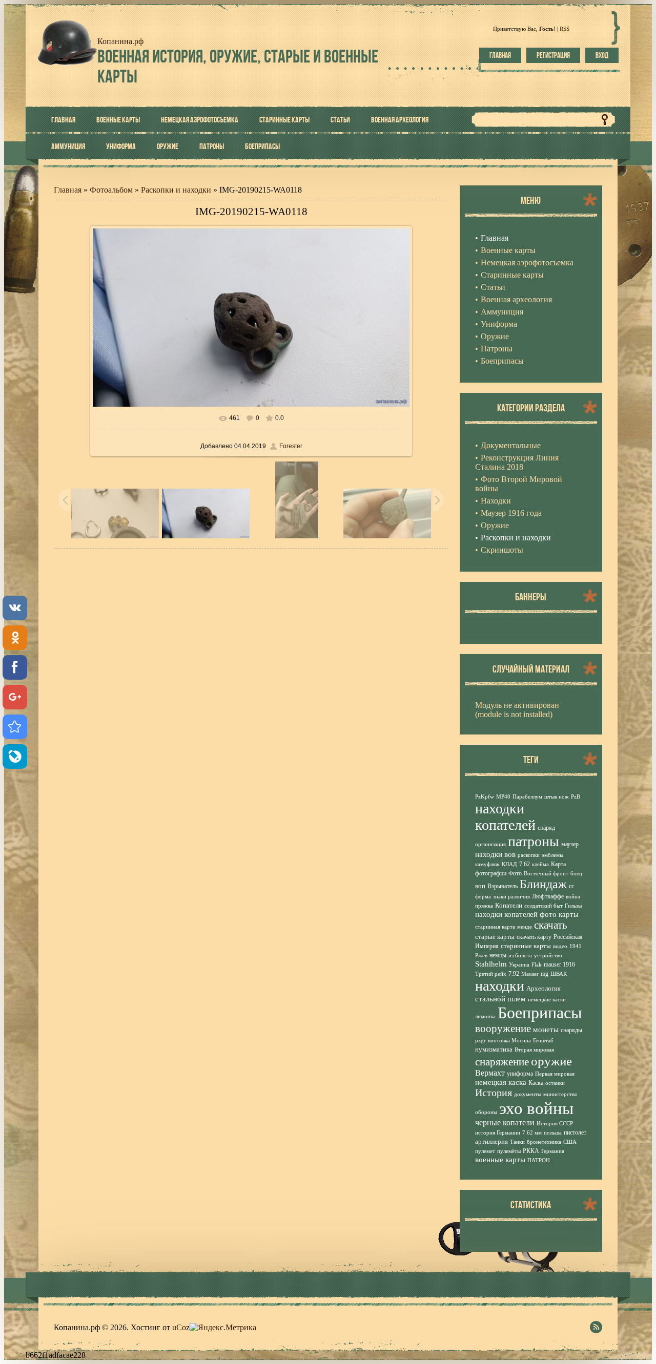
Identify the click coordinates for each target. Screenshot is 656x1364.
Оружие (495, 525)
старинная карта (495, 927)
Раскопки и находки (176, 189)
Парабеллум (527, 797)
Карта (558, 864)
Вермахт (490, 1072)
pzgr (480, 1040)
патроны (533, 841)
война (573, 896)
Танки (517, 1142)
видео (560, 946)
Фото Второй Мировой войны (518, 484)
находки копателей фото (516, 914)
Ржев (481, 955)
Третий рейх (490, 974)
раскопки (529, 855)
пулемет (485, 1151)
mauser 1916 (559, 964)
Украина (519, 965)
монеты (546, 1029)
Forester (290, 446)
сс (571, 886)
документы (527, 1094)
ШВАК (558, 974)
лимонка (485, 1016)
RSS (564, 29)
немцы (497, 955)
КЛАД (509, 864)
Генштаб (543, 1040)
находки (499, 986)
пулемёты (509, 1151)
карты (569, 914)
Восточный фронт (546, 873)
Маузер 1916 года (511, 513)
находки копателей (505, 817)
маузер (570, 844)
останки (555, 1083)
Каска (535, 1082)
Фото (515, 873)
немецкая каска (500, 1082)
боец (576, 873)
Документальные (511, 445)
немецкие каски (547, 999)
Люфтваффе (548, 896)
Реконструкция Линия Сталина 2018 (517, 462)
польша (553, 1133)
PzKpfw (484, 797)
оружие (551, 1061)
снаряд (546, 827)
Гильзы (573, 906)
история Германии (497, 1133)
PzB (575, 797)
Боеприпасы (540, 1012)
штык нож (556, 797)
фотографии (490, 873)
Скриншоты (502, 549)
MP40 (503, 797)
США (570, 1142)
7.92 (513, 973)
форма (483, 896)
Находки (496, 500)
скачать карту (534, 936)
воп (480, 886)
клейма (540, 864)
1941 (575, 946)
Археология (543, 988)
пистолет (575, 1132)
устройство (548, 955)
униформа (520, 1073)
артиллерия (491, 1141)
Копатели (508, 905)
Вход (602, 55)
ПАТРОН (538, 1160)
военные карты (500, 1160)
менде (524, 927)
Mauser (530, 974)
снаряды (571, 1030)
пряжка (484, 906)
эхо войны (536, 1108)
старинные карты (526, 946)
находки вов (495, 854)
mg (544, 973)
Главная (500, 55)
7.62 (524, 864)
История (493, 1092)
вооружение (503, 1028)
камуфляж (487, 864)
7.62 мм (532, 1133)
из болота (520, 955)
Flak (536, 965)
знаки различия (511, 896)
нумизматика (493, 1049)
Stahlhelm (491, 964)
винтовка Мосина (509, 1040)
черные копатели (505, 1122)
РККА (531, 1151)
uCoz (181, 1327)
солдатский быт (543, 906)
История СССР (555, 1123)
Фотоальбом (111, 189)
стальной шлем (500, 999)
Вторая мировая (534, 1050)
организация (490, 844)
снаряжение (502, 1062)
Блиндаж (543, 884)
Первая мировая (555, 1074)
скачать (550, 925)
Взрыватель (502, 886)
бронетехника (544, 1142)
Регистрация (553, 55)
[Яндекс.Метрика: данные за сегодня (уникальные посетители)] (223, 1327)
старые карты (495, 936)
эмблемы (552, 855)
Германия (552, 1151)
